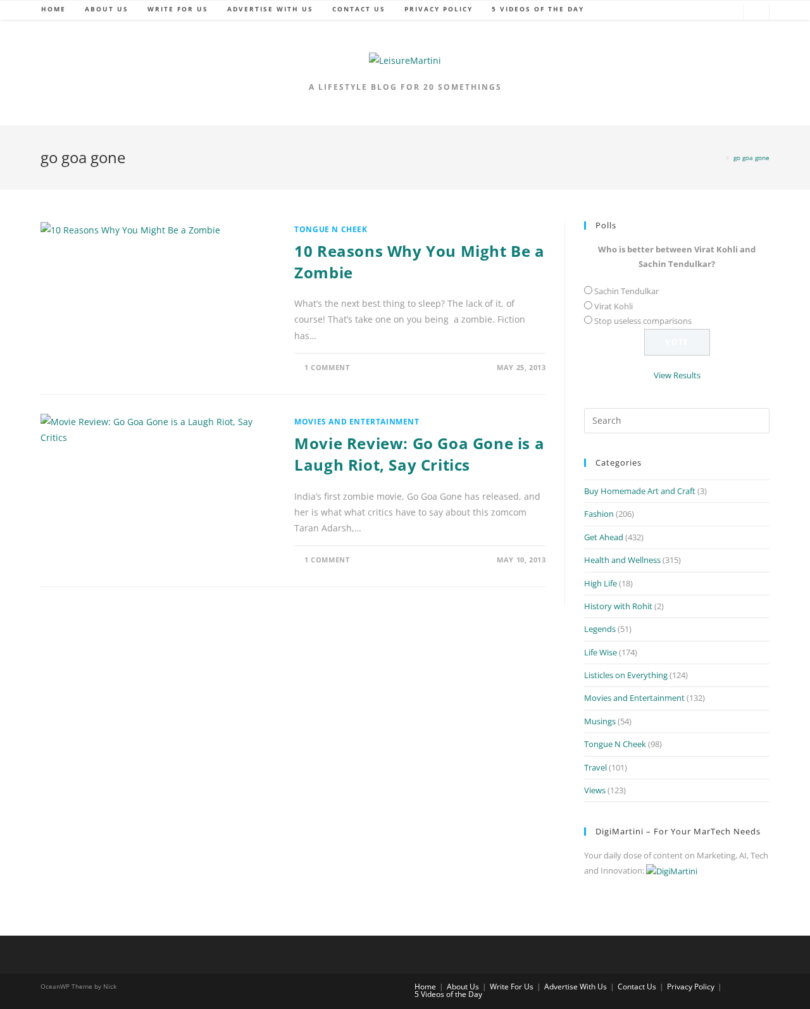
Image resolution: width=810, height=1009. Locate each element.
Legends (600, 628)
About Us (463, 986)
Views (595, 790)
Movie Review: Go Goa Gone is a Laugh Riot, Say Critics (419, 454)
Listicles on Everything (626, 675)
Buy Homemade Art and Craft (639, 491)
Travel (595, 767)
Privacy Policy (690, 986)
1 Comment (326, 367)
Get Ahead (603, 537)
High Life (600, 583)
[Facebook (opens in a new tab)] (670, 12)
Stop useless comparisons (643, 320)
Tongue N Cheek (330, 229)
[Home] (719, 157)
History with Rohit (618, 606)
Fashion (599, 513)
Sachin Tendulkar (626, 291)
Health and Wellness (622, 560)
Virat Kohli (613, 306)
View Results (677, 375)
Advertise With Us (575, 986)
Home (425, 986)
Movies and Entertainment (356, 421)
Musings (600, 721)
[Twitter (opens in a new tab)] (651, 12)
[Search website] (756, 13)
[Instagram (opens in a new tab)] (727, 12)
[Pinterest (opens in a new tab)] (708, 12)
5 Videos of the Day (448, 994)
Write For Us (511, 986)
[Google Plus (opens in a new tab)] (689, 12)
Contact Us (637, 986)
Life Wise (600, 652)
